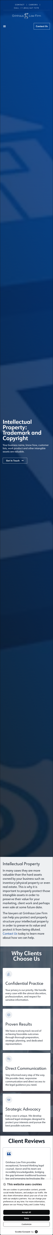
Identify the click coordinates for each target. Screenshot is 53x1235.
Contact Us (10, 933)
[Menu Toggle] (4, 26)
